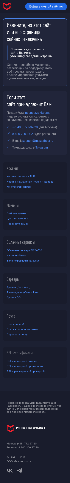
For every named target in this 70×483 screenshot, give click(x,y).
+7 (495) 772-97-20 (25, 127)
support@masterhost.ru (37, 140)
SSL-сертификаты (20, 353)
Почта (11, 316)
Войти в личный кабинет (46, 6)
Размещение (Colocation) (22, 292)
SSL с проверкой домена (22, 360)
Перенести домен (18, 223)
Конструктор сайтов (19, 186)
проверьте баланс (37, 112)
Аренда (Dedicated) (18, 287)
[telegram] (19, 470)
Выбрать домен (16, 213)
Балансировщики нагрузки (23, 260)
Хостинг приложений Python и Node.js (30, 181)
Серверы (13, 279)
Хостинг (13, 168)
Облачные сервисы (21, 242)
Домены (13, 205)
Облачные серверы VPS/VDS (24, 250)
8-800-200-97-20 (23, 134)
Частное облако (16, 255)
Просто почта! (15, 324)
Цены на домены (17, 218)
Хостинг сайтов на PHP (21, 176)
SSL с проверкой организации (25, 366)
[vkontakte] (10, 470)
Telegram (41, 147)
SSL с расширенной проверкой (26, 371)
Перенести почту (17, 334)
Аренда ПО (14, 297)
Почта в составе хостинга (22, 329)
